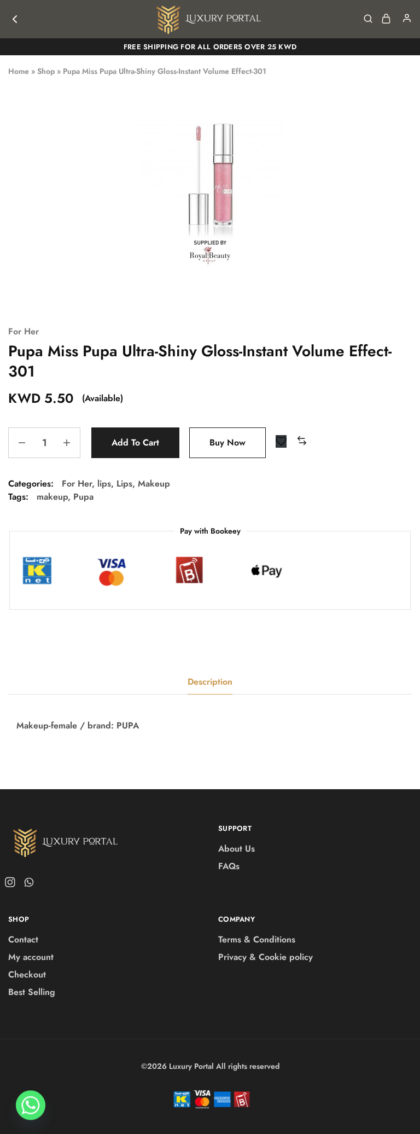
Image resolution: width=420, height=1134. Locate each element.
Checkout (27, 974)
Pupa (83, 496)
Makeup (154, 483)
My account (31, 957)
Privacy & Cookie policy (265, 957)
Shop (46, 71)
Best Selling (31, 992)
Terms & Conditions (256, 939)
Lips (124, 483)
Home (18, 71)
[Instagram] (12, 884)
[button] (301, 441)
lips (104, 483)
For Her (23, 331)
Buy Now (227, 442)
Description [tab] (210, 681)
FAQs (229, 866)
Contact (23, 939)
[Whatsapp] (26, 884)
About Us (236, 848)
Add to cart (135, 442)
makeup (52, 496)
